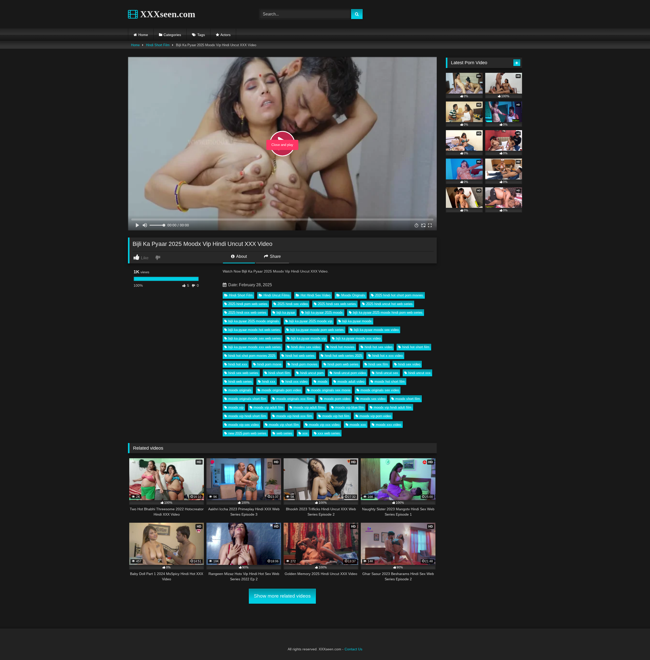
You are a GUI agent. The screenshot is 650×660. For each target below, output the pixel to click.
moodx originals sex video (380, 390)
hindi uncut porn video (350, 373)
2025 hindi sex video (293, 304)
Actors (225, 35)
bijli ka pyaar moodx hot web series (254, 330)
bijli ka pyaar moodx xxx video (358, 338)
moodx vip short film (284, 425)
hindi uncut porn (311, 373)
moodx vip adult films (309, 407)
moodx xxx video (388, 425)
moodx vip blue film (349, 407)
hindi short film (279, 373)
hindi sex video (409, 364)
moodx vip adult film (268, 407)
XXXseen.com (166, 14)
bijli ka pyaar (286, 312)
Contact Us (353, 649)
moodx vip (235, 407)
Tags (201, 35)
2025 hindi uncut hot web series (389, 304)
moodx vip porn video (375, 416)
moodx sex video (372, 399)
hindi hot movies (342, 347)
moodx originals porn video (281, 390)
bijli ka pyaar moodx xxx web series (254, 347)
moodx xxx (358, 425)
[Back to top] (634, 645)
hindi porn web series (343, 364)
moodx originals (239, 390)
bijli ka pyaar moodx (357, 321)
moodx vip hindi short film (247, 416)
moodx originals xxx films (295, 399)
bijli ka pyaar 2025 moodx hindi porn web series (387, 312)
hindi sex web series (243, 373)
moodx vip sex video (243, 425)
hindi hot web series (300, 356)
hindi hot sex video (378, 347)
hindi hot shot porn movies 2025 (251, 356)
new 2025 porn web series (247, 433)
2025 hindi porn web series (247, 304)
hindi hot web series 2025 (343, 356)
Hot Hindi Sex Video (315, 295)
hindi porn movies (304, 364)
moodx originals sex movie (330, 390)
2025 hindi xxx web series (247, 312)
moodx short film (407, 399)
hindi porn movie (269, 364)
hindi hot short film (415, 347)
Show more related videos (282, 596)
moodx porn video (337, 399)
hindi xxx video (296, 381)
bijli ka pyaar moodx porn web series (317, 330)
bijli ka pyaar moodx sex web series (254, 338)
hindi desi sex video (305, 347)
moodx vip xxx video (324, 425)
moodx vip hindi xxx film (294, 416)
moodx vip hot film (335, 416)
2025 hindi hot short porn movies (399, 295)
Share (275, 256)
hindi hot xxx (237, 364)
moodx (323, 381)
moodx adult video (350, 381)
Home (143, 35)
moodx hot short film (390, 381)
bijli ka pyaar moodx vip (308, 338)
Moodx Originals (353, 295)
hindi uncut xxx (419, 373)
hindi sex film (378, 364)
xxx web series (329, 433)
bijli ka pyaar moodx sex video (376, 330)
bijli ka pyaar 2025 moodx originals (253, 321)
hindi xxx (268, 381)
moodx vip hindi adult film (392, 407)
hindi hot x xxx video (387, 356)
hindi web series (240, 381)
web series (284, 433)
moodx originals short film (247, 399)
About (241, 256)
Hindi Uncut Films (277, 295)
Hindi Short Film (158, 45)
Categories (172, 35)
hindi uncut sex (387, 373)
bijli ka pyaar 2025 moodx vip (310, 321)
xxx (305, 433)
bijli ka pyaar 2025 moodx (324, 312)
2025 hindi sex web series (337, 304)
